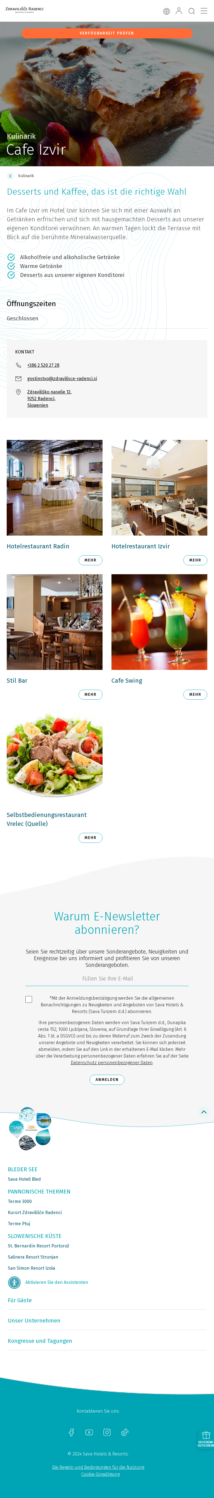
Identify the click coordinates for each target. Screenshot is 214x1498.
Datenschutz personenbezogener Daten (112, 1062)
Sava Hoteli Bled (24, 1179)
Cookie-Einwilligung (100, 1474)
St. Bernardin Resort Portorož (38, 1246)
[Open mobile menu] (204, 10)
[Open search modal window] (191, 11)
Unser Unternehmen (34, 1320)
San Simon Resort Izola (31, 1268)
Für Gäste (20, 1300)
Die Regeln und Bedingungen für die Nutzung (98, 1467)
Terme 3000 (20, 1201)
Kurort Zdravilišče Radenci (35, 1212)
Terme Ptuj (19, 1223)
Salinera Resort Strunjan (33, 1257)
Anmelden (107, 1079)
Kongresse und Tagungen (40, 1341)
